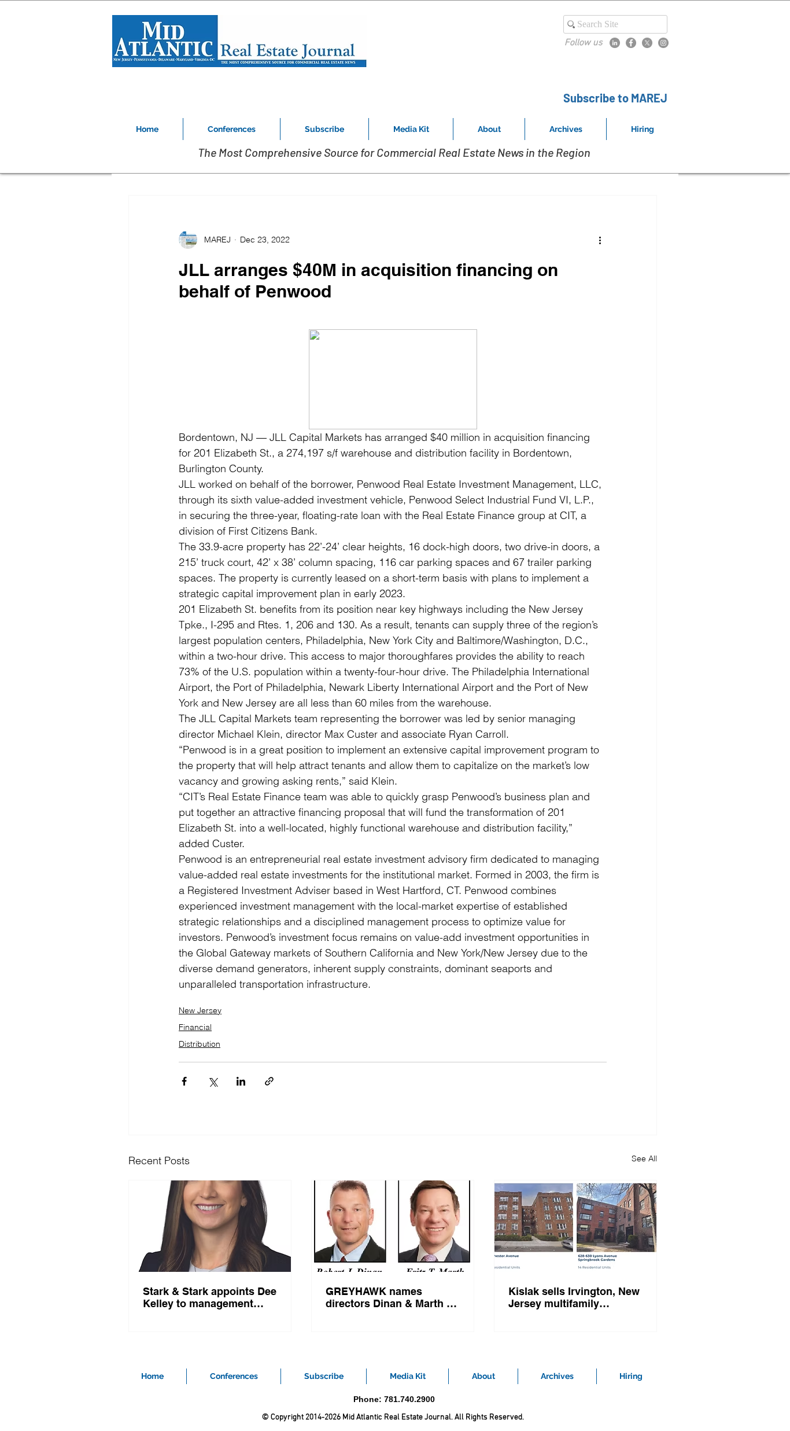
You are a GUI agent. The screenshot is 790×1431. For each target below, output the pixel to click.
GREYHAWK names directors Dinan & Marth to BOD (391, 1297)
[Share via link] (269, 1081)
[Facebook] (631, 43)
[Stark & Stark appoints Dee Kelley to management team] (210, 1226)
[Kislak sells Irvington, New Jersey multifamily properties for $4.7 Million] (575, 1226)
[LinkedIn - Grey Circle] (615, 43)
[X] (647, 43)
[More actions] (600, 240)
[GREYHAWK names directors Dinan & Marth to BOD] (393, 1226)
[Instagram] (663, 43)
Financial (195, 1027)
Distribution (199, 1044)
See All (644, 1158)
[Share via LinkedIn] (240, 1081)
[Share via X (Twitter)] (212, 1081)
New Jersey (200, 1010)
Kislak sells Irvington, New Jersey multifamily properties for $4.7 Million (574, 1297)
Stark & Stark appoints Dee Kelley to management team (209, 1297)
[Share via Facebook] (184, 1081)
